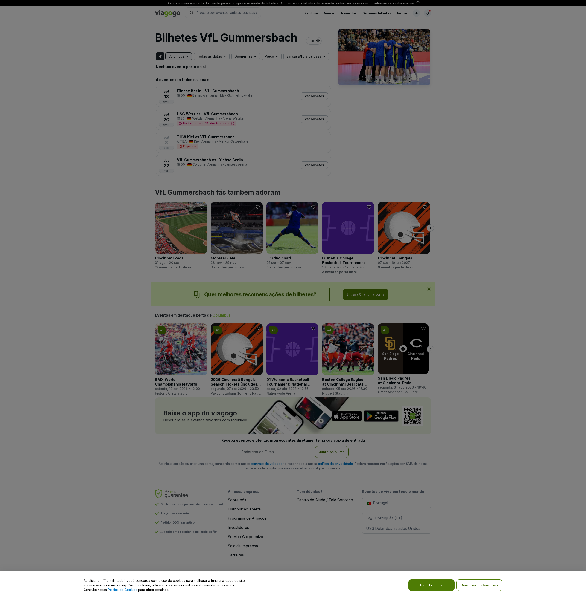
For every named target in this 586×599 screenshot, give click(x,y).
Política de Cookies (122, 590)
